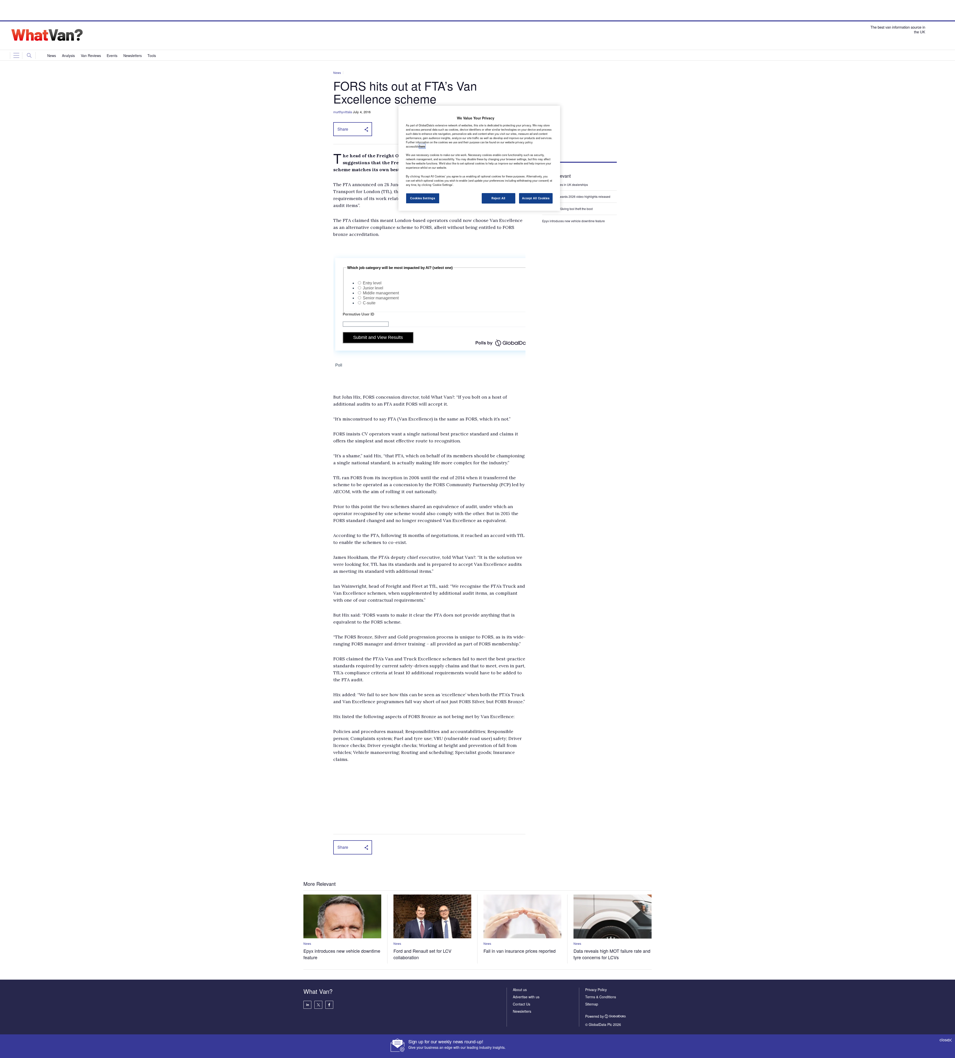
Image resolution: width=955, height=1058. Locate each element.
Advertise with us (526, 996)
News (337, 72)
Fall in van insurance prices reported (519, 951)
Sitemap (591, 1004)
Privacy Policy (596, 989)
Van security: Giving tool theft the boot (567, 209)
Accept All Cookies (535, 198)
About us (520, 989)
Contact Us (521, 1004)
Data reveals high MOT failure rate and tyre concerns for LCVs (611, 954)
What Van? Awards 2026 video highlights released (576, 196)
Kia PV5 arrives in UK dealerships (565, 184)
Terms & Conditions (600, 996)
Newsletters (522, 1011)
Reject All (498, 198)
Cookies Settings (422, 198)
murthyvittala (342, 111)
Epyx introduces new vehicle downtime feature (573, 221)
